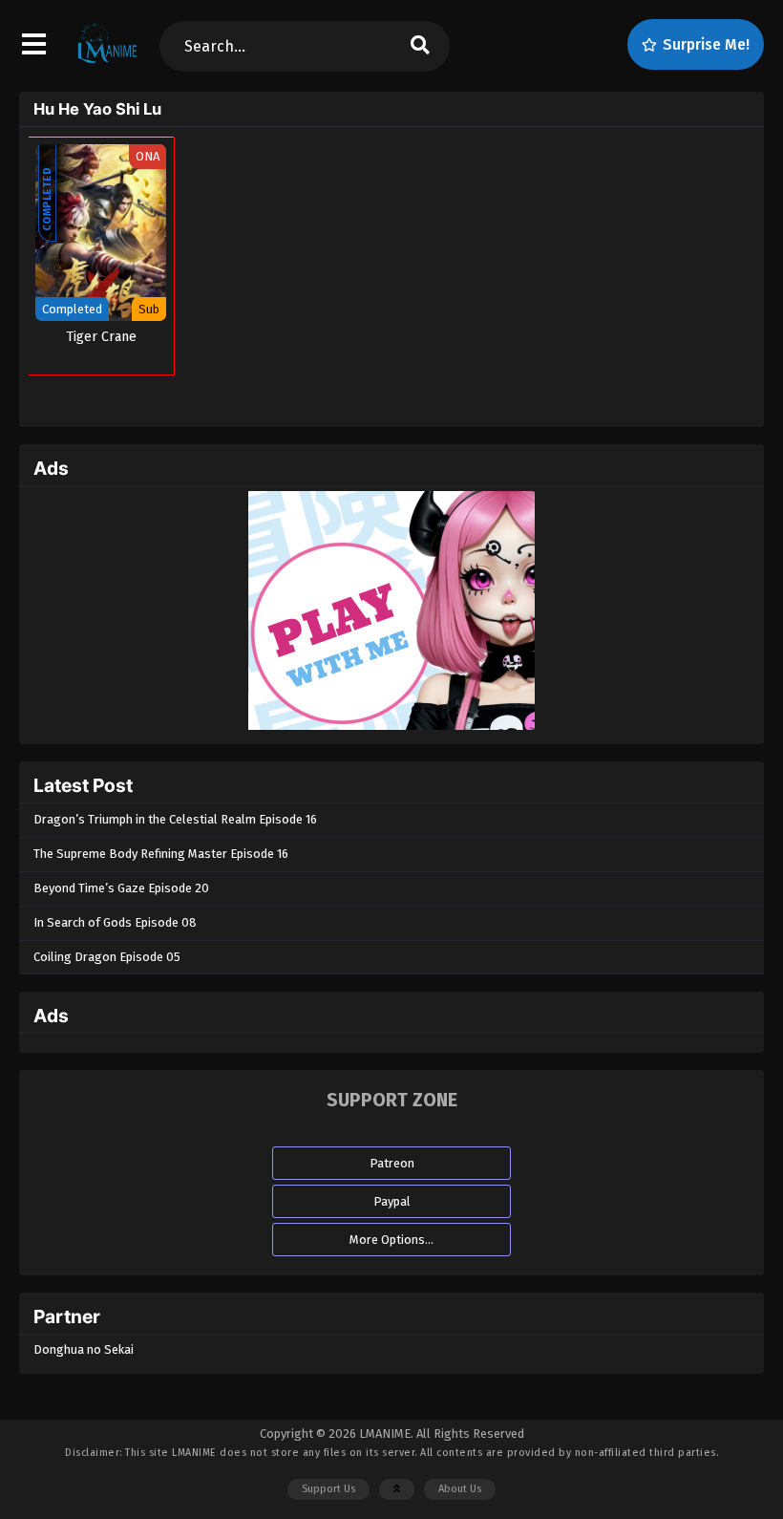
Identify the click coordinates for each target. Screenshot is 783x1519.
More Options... (391, 1239)
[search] (419, 46)
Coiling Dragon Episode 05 (106, 957)
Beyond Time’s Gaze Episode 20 (121, 888)
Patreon (392, 1163)
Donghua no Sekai (83, 1349)
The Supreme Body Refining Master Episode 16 (160, 853)
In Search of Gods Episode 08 (115, 922)
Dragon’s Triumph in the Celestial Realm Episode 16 (175, 819)
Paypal (392, 1201)
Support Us (328, 1489)
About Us (459, 1489)
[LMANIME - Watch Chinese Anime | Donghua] (107, 62)
